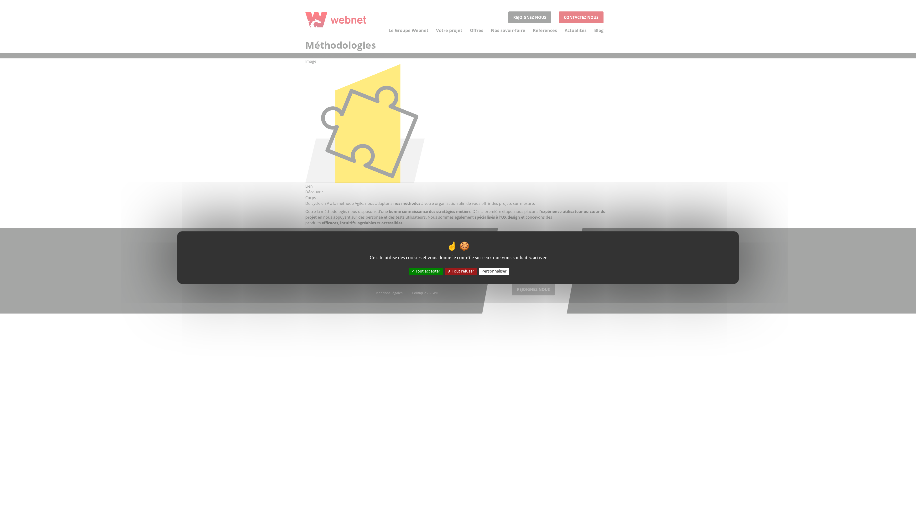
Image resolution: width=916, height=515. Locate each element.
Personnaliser (494, 271)
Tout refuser (462, 271)
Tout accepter (427, 271)
